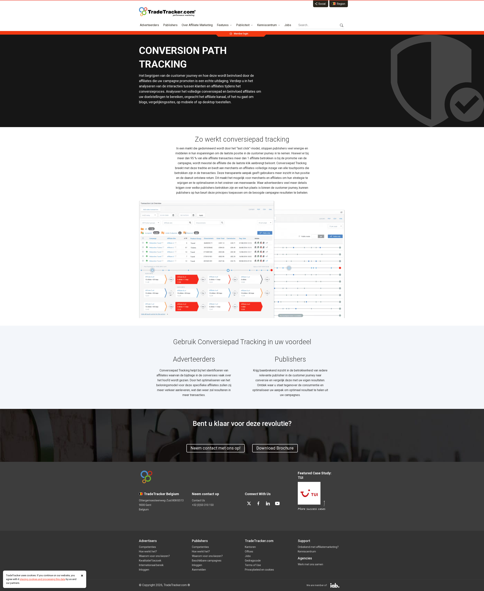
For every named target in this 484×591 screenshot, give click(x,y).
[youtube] (277, 503)
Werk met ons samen (310, 564)
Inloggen (144, 569)
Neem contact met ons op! (215, 448)
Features (223, 25)
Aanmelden (199, 569)
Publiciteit (243, 25)
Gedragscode (253, 560)
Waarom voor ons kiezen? (154, 556)
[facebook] (258, 503)
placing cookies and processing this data (42, 579)
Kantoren (250, 546)
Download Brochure (275, 448)
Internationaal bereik (151, 565)
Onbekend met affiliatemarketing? (318, 546)
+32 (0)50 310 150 (203, 504)
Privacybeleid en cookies (259, 569)
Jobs (287, 25)
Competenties (147, 546)
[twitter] (249, 503)
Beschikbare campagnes (206, 560)
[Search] (341, 25)
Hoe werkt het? (148, 551)
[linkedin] (268, 503)
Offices (249, 551)
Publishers (170, 25)
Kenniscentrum (267, 25)
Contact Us (198, 500)
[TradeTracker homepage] (167, 11)
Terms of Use (253, 565)
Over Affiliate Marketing (197, 25)
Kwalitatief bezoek (150, 560)
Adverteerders (149, 25)
